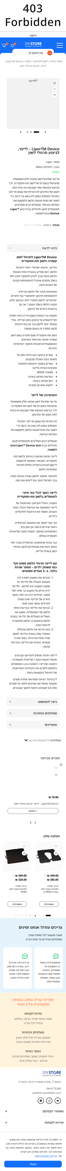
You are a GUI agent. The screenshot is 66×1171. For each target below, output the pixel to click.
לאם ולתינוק (41, 61)
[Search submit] (49, 52)
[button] (45, 132)
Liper (49, 162)
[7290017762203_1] (33, 103)
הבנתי (33, 1164)
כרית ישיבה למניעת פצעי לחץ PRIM (18, 888)
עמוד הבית (56, 61)
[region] (33, 1151)
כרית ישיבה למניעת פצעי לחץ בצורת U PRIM (49, 888)
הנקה (28, 61)
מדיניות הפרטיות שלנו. (46, 1156)
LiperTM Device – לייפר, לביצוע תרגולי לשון (36, 803)
